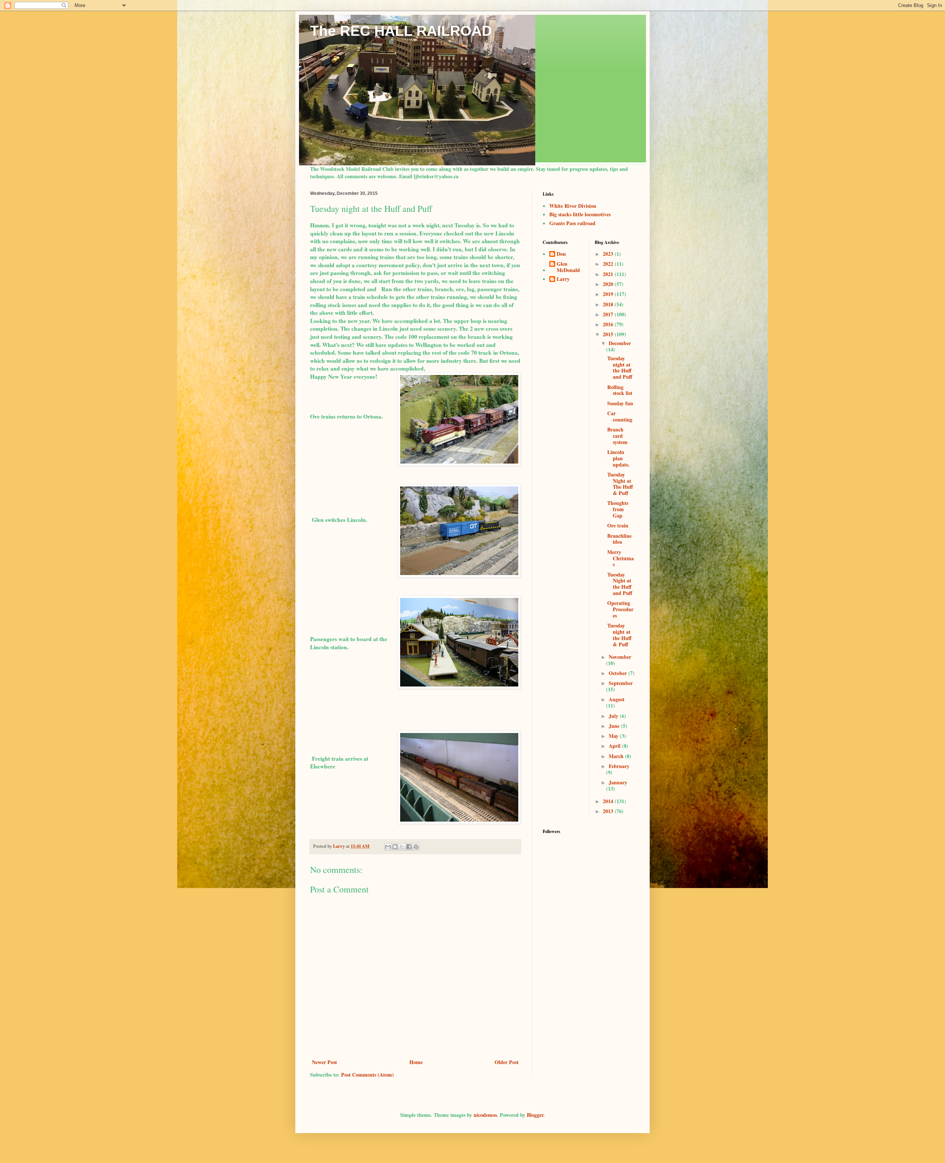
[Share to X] (402, 846)
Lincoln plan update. (618, 458)
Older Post (507, 1062)
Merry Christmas (620, 558)
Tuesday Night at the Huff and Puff (619, 584)
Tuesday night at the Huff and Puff (619, 367)
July (614, 716)
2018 (609, 304)
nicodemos (485, 1115)
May (614, 736)
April (615, 746)
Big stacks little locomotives (580, 214)
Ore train (617, 525)
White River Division (572, 206)
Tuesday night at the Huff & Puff (619, 635)
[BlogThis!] (395, 846)
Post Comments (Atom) (367, 1074)
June (615, 726)
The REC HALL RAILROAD (401, 31)
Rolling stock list (619, 390)
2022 (609, 264)
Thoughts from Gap (617, 509)
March (617, 756)
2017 (609, 314)
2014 (609, 801)
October (618, 673)
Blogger (535, 1115)
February (619, 766)
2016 (609, 324)
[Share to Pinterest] (416, 846)
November (620, 657)
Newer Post (324, 1062)
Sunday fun (620, 403)
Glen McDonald (568, 267)
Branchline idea (619, 539)
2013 (609, 811)
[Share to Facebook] (409, 846)
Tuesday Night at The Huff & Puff (620, 484)
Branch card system (617, 436)
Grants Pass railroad (572, 223)
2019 (609, 294)
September (621, 683)
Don (561, 254)
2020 (609, 284)
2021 (609, 274)
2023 (609, 254)
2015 (609, 334)
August (617, 699)
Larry (563, 279)
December (620, 343)
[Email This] (388, 846)
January (618, 782)
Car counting (619, 416)
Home (416, 1062)
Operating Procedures (620, 609)
